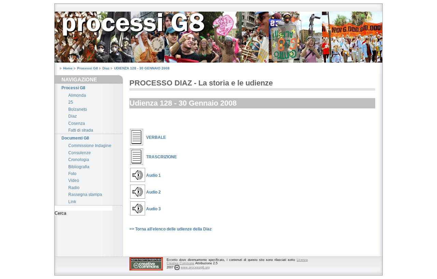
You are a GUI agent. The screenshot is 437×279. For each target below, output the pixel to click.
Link (72, 201)
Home (68, 68)
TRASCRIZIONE (161, 157)
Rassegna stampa (85, 194)
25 (70, 102)
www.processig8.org (195, 267)
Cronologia (78, 159)
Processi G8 (87, 68)
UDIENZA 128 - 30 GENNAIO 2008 (142, 68)
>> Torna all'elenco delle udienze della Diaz (170, 229)
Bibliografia (78, 166)
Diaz (106, 68)
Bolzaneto (77, 109)
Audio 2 (153, 192)
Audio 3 (153, 209)
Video (73, 180)
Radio (74, 187)
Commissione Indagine (89, 145)
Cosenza (76, 123)
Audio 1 (153, 175)
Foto (72, 173)
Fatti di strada (80, 130)
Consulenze (79, 152)
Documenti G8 (75, 138)
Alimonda (77, 95)
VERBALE (156, 137)
